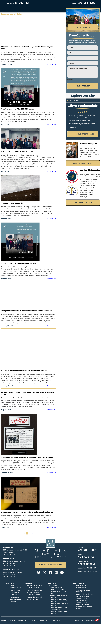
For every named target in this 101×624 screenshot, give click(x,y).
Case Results (14, 592)
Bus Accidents (81, 588)
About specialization (83, 202)
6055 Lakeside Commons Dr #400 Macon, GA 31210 (15, 551)
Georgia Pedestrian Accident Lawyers (83, 601)
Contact (13, 602)
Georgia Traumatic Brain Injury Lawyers (58, 608)
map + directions (9, 554)
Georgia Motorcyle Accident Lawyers (82, 597)
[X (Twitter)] (44, 572)
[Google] (38, 572)
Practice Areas (15, 590)
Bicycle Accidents (82, 585)
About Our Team (15, 599)
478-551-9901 (86, 563)
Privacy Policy (55, 620)
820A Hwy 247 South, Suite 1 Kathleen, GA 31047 (12, 573)
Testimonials (14, 595)
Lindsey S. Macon (34, 595)
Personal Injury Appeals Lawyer (58, 592)
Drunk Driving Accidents (84, 594)
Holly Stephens (33, 599)
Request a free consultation (51, 565)
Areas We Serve (15, 588)
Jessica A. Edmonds (35, 590)
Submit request (83, 86)
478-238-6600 (86, 3)
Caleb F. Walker (33, 588)
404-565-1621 (21, 3)
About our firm (83, 27)
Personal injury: (52, 583)
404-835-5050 (92, 571)
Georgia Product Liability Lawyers (58, 600)
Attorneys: (28, 583)
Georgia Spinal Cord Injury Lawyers (59, 604)
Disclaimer (43, 620)
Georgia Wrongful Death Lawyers (58, 612)
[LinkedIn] (56, 572)
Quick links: (10, 583)
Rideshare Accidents (83, 604)
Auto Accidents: (78, 583)
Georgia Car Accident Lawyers (83, 591)
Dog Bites (53, 585)
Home (12, 585)
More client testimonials (83, 134)
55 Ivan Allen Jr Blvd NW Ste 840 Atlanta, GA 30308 (14, 562)
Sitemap (34, 620)
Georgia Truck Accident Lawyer (84, 607)
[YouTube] (62, 572)
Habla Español (15, 597)
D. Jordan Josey (33, 592)
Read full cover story (83, 163)
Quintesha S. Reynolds (35, 597)
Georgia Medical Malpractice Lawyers (57, 588)
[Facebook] (50, 572)
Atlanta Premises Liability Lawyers (58, 596)
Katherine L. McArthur (35, 585)
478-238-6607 (91, 568)
